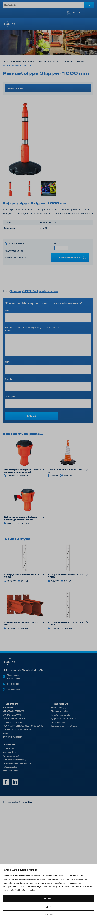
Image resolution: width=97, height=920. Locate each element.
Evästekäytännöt (10, 770)
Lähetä (31, 416)
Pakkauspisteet (58, 722)
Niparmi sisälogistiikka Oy (14, 759)
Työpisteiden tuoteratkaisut (63, 718)
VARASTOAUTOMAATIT (13, 711)
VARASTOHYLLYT (38, 61)
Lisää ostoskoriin (70, 257)
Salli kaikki (48, 898)
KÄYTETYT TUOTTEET (12, 736)
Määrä (57, 243)
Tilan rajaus (78, 61)
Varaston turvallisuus (59, 61)
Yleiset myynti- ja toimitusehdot (17, 763)
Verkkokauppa (19, 61)
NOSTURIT (7, 733)
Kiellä (48, 907)
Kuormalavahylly (58, 707)
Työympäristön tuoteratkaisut (64, 725)
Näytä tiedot (49, 914)
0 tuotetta (83, 13)
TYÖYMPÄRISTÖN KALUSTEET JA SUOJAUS (23, 725)
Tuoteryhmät (15, 88)
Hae (89, 5)
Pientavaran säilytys (60, 711)
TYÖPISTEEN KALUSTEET (14, 718)
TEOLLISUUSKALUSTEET (14, 722)
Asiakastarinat (9, 752)
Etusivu (6, 61)
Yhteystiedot (8, 748)
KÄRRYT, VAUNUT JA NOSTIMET (17, 729)
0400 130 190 (13, 684)
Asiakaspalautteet (11, 755)
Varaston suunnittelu (60, 714)
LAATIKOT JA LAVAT (12, 714)
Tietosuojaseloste (11, 766)
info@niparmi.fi (13, 689)
